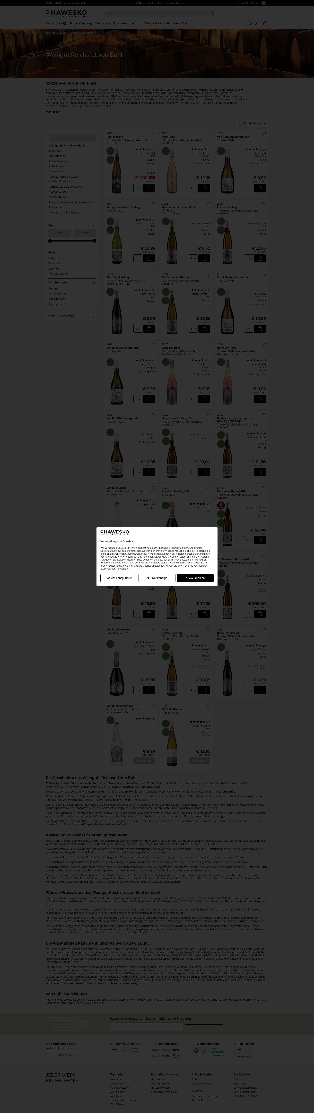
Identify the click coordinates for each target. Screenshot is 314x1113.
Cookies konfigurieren (118, 578)
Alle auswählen (195, 578)
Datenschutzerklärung (121, 565)
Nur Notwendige (157, 578)
